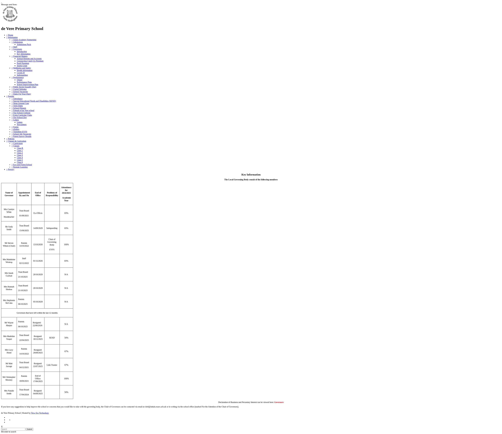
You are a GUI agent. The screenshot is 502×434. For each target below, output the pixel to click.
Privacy (11, 169)
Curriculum (18, 143)
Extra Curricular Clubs (22, 115)
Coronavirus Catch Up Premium (30, 61)
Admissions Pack (24, 44)
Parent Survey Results (22, 136)
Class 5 (20, 160)
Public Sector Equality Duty (24, 87)
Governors (17, 49)
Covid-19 (21, 73)
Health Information (24, 70)
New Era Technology (40, 413)
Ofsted (19, 80)
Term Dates (18, 106)
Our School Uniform (21, 113)
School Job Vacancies (22, 134)
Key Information (23, 54)
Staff (15, 47)
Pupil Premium (23, 63)
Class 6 (20, 162)
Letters (16, 120)
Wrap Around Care (21, 103)
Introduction (22, 51)
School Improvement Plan (27, 84)
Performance (18, 77)
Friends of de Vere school (23, 110)
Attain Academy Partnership (24, 40)
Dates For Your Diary (22, 94)
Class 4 (20, 157)
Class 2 (20, 153)
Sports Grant (22, 66)
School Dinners (19, 108)
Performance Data (24, 82)
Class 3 (20, 155)
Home (10, 35)
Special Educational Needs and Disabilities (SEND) (34, 101)
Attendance (17, 99)
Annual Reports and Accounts (29, 58)
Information (13, 37)
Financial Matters (20, 56)
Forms (15, 127)
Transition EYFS (20, 132)
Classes (16, 146)
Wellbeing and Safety (22, 68)
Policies (11, 139)
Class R (20, 148)
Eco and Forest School (22, 165)
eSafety (16, 129)
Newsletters (21, 124)
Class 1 (20, 150)
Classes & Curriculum (17, 141)
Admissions (18, 42)
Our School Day (20, 117)
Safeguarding (22, 75)
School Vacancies (20, 91)
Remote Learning (20, 167)
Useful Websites (20, 89)
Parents (11, 96)
